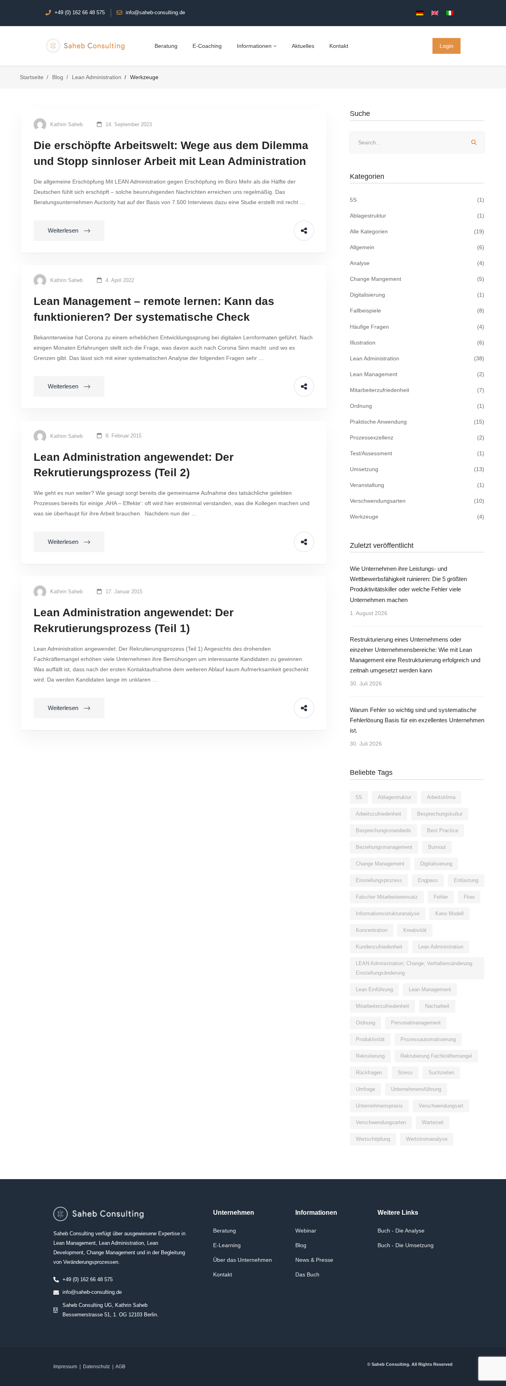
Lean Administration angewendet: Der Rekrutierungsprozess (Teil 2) (134, 465)
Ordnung (417, 406)
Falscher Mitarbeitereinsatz (387, 897)
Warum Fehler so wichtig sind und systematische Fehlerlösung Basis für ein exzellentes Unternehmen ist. (417, 720)
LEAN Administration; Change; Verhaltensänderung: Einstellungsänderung (415, 968)
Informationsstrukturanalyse (387, 913)
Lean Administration (96, 77)
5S (417, 200)
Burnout (437, 847)
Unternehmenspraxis (379, 1106)
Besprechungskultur (440, 814)
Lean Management (417, 374)
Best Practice (442, 830)
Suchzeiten (441, 1072)
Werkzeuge (417, 516)
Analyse (417, 263)
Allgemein (417, 247)
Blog (57, 77)
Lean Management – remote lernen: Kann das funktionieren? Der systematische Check (154, 309)
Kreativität (415, 930)
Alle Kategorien (417, 231)
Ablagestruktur (417, 215)
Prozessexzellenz (417, 437)
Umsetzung (417, 469)
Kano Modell (449, 913)
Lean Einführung (374, 989)
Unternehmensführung (416, 1089)
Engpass (428, 880)
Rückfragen (369, 1072)
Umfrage (365, 1089)
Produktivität (370, 1039)
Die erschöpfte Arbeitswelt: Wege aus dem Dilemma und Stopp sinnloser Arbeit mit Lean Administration (171, 153)
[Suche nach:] (417, 142)
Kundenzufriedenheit (379, 947)
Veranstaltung (417, 485)
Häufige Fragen (417, 327)
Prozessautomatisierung (428, 1039)
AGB (120, 1366)
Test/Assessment (417, 453)
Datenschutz (96, 1366)
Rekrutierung (370, 1056)
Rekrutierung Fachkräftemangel (436, 1056)
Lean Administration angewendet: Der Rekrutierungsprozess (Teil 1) (134, 620)
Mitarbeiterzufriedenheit (417, 390)
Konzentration (371, 930)
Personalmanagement (416, 1023)
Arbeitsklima (441, 797)
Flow (469, 897)
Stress (405, 1072)
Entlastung (466, 880)
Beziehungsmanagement (384, 847)
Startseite (31, 77)
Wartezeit (433, 1122)
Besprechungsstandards (383, 830)
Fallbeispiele (417, 310)
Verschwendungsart (441, 1106)
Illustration (417, 342)
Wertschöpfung (373, 1139)
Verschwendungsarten (417, 501)
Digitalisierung (417, 295)
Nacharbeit (437, 1006)
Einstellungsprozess (379, 880)
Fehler (441, 897)
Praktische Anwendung (417, 421)
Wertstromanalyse (426, 1139)
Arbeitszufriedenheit (378, 814)
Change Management (380, 864)
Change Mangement (417, 279)
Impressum (65, 1366)
